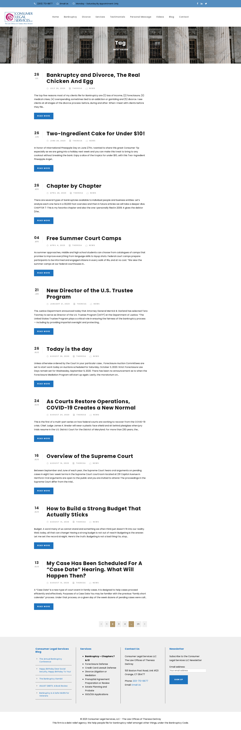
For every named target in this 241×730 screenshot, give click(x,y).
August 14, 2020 (59, 522)
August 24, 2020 (59, 415)
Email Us (64, 3)
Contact (184, 16)
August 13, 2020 (59, 583)
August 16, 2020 (59, 463)
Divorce (86, 16)
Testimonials (117, 16)
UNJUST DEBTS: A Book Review (53, 685)
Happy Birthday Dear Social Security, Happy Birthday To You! (55, 670)
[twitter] (206, 3)
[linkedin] (202, 3)
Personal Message (140, 16)
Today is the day (69, 349)
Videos (160, 16)
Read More (43, 116)
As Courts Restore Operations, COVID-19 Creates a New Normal (91, 404)
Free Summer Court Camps (84, 238)
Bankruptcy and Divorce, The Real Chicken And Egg (93, 78)
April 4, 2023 (57, 245)
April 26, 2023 (58, 193)
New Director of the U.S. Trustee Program (90, 293)
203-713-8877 (140, 681)
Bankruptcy (70, 16)
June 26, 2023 (58, 141)
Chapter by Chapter (74, 186)
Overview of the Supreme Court (90, 456)
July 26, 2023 (57, 88)
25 (138, 624)
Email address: (177, 666)
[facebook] (197, 3)
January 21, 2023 (60, 304)
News (92, 88)
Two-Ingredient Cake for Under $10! (96, 133)
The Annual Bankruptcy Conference (50, 660)
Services (100, 16)
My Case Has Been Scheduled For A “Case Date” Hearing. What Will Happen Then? (94, 569)
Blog (171, 16)
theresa (77, 88)
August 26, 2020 (59, 356)
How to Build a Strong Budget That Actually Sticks (94, 511)
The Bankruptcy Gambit (51, 678)
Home (55, 16)
